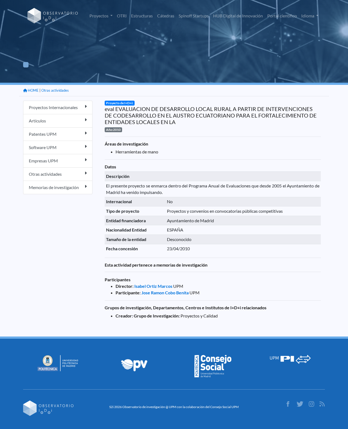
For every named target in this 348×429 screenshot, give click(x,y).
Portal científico (282, 15)
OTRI (122, 15)
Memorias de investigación (54, 187)
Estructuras (142, 15)
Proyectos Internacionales (53, 107)
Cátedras (165, 15)
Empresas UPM (43, 160)
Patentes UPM (43, 134)
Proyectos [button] (99, 15)
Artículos (37, 120)
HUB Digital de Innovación (238, 15)
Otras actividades (55, 90)
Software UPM (43, 147)
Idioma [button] (308, 15)
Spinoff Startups (194, 15)
